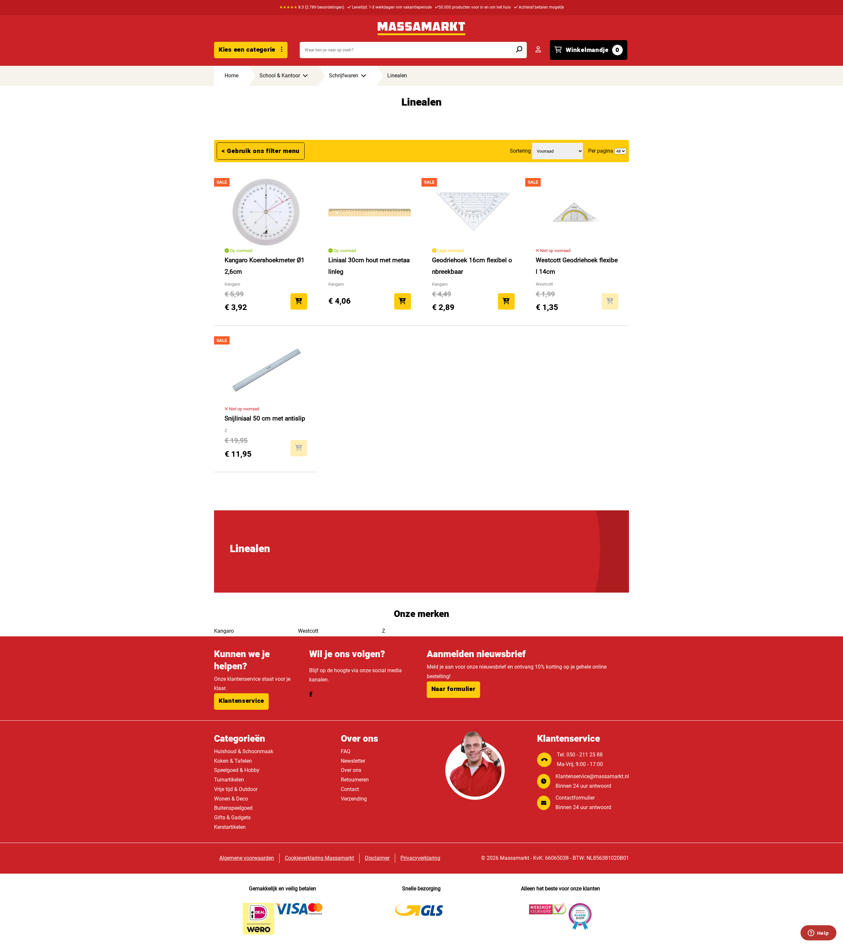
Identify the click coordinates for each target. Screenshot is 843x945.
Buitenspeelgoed (233, 808)
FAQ (345, 751)
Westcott (308, 631)
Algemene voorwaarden (246, 858)
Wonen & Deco (231, 799)
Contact (350, 789)
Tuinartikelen (229, 780)
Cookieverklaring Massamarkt (319, 858)
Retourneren (355, 780)
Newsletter (353, 761)
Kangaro (224, 631)
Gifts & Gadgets (232, 817)
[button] (241, 701)
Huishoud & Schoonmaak (243, 751)
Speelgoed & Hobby (236, 770)
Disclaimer (377, 858)
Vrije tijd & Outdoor (236, 789)
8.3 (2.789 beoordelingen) (311, 7)
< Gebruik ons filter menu (261, 151)
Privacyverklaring (420, 858)
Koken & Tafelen (233, 761)
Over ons (351, 770)
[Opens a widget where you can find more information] (818, 933)
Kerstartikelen (230, 827)
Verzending (354, 799)
